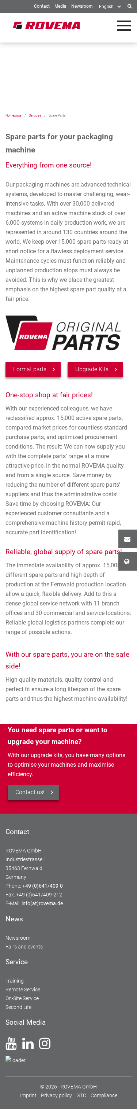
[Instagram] (44, 1046)
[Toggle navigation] (124, 25)
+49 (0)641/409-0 (42, 886)
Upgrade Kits (92, 369)
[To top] (123, 1095)
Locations (127, 561)
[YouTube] (11, 1046)
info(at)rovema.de (42, 903)
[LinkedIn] (28, 1046)
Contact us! (30, 792)
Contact (127, 539)
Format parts (29, 369)
